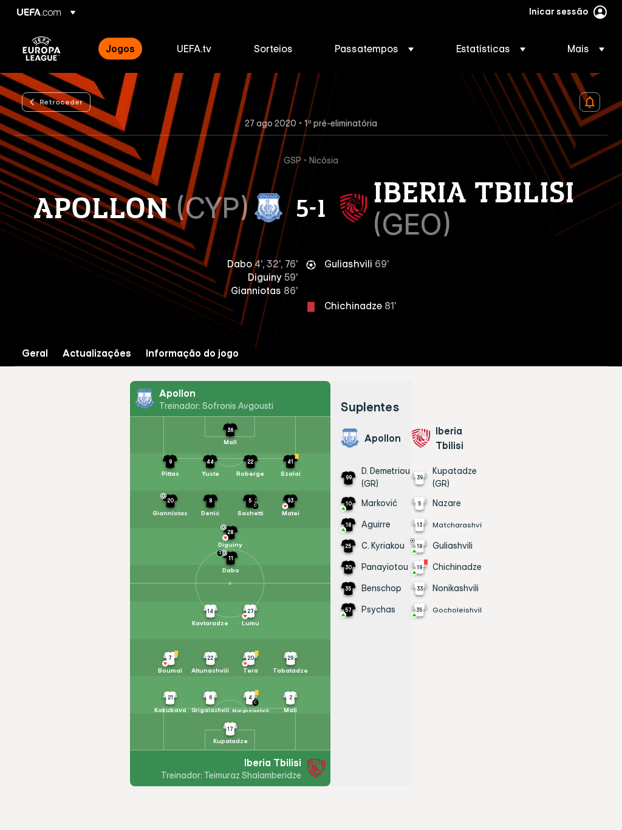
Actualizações (97, 353)
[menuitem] (126, 48)
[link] (120, 48)
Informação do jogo (192, 353)
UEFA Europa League (42, 48)
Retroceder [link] (61, 101)
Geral (35, 353)
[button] (374, 48)
